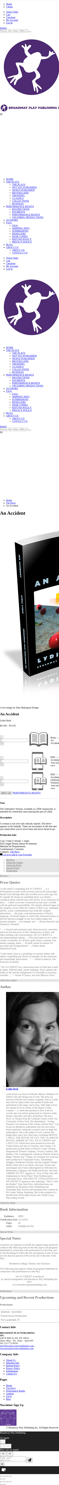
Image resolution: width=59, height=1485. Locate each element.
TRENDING (18, 195)
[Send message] (29, 1460)
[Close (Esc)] (10, 1476)
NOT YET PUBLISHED (24, 187)
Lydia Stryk (12, 1089)
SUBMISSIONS (20, 231)
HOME (9, 179)
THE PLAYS (12, 182)
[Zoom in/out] (1, 1476)
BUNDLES (18, 203)
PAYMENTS (18, 212)
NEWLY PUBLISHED (23, 190)
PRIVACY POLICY (22, 242)
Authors (10, 1393)
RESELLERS (19, 233)
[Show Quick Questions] (10, 1453)
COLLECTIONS (20, 201)
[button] (3, 28)
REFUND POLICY (22, 239)
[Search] (30, 31)
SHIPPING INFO (20, 228)
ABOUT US (12, 247)
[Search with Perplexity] (2, 1464)
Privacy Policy (13, 1368)
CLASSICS (18, 198)
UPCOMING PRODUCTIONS (27, 217)
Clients (9, 6)
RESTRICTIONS (20, 209)
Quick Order (12, 12)
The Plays (15, 852)
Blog (8, 1399)
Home (9, 4)
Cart (8, 14)
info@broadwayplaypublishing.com (17, 1346)
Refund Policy (13, 1365)
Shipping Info (12, 1363)
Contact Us (11, 1374)
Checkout (10, 17)
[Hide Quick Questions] (3, 1453)
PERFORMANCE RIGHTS (20, 206)
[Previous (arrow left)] (1, 1478)
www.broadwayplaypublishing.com (17, 1348)
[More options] (2, 1441)
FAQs (9, 222)
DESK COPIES (20, 236)
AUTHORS (12, 220)
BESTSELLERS (20, 192)
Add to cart (6, 793)
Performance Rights (15, 1391)
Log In (9, 23)
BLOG (9, 244)
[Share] (7, 1476)
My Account (12, 20)
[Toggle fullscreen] (4, 1476)
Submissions (12, 1371)
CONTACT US (20, 253)
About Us (10, 1360)
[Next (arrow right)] (4, 1478)
